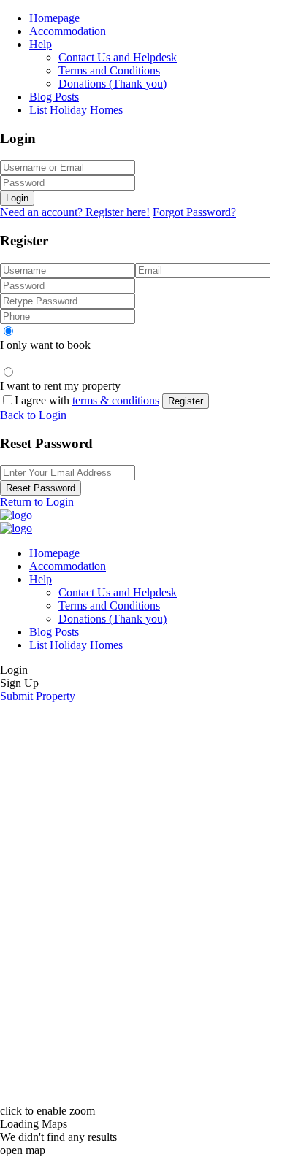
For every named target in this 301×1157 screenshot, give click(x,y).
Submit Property (37, 696)
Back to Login (33, 415)
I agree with (87, 400)
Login (17, 198)
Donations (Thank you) (112, 83)
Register (185, 401)
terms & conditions (115, 400)
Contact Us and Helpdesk (117, 57)
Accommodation (67, 31)
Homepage (54, 18)
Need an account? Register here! (75, 212)
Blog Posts (54, 97)
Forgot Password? (194, 212)
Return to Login (37, 502)
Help (40, 44)
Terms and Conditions (109, 70)
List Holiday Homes (76, 110)
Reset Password (40, 488)
